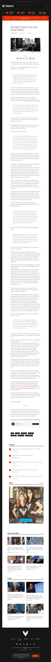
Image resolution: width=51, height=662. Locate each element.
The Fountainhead (29, 435)
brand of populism (18, 335)
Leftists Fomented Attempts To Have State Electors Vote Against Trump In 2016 (15, 549)
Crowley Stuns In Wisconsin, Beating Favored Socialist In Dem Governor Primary (34, 618)
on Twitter (18, 401)
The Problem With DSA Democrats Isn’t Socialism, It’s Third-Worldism (16, 617)
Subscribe (35, 655)
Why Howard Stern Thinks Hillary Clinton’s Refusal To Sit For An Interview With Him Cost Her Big (14, 568)
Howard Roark (14, 435)
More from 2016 (13, 533)
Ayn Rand (17, 433)
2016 (12, 433)
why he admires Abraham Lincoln (32, 100)
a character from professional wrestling (26, 388)
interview (23, 67)
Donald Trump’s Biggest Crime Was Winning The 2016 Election (34, 567)
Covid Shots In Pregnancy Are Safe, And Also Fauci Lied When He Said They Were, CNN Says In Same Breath (16, 596)
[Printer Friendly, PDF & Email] (33, 58)
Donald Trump (24, 433)
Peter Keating (21, 435)
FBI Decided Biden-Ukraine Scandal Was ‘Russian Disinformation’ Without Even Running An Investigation (34, 597)
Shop (11, 483)
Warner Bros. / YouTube (36, 52)
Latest (9, 578)
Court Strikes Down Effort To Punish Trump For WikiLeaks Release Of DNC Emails (34, 549)
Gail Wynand (31, 433)
